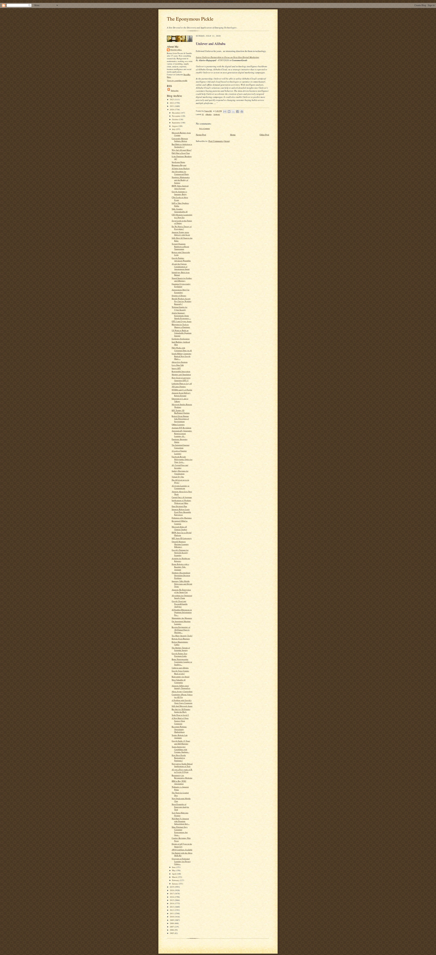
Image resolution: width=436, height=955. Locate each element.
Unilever (217, 114)
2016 (172, 897)
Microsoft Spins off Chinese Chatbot (179, 528)
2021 (172, 106)
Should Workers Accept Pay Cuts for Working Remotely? (181, 301)
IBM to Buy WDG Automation (179, 782)
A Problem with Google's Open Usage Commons (182, 701)
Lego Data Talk (178, 365)
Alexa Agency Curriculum (182, 691)
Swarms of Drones (179, 295)
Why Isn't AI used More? (182, 150)
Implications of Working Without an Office (181, 501)
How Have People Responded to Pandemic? (179, 758)
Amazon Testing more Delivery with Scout (181, 233)
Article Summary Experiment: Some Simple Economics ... (181, 315)
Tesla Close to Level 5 (180, 715)
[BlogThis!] (229, 111)
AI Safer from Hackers (181, 168)
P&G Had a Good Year (181, 153)
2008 (172, 923)
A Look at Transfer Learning (179, 452)
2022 (172, 103)
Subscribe (174, 90)
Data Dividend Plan (179, 506)
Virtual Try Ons (178, 476)
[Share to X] (233, 111)
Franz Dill (176, 49)
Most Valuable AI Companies (178, 681)
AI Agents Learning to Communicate (180, 487)
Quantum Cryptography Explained (181, 285)
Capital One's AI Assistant (182, 497)
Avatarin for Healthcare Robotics (181, 559)
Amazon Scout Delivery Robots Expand (181, 394)
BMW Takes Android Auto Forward (180, 187)
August (175, 126)
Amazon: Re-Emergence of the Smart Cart (181, 591)
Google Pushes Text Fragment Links (179, 654)
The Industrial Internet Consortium (180, 446)
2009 (172, 920)
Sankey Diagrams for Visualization (180, 472)
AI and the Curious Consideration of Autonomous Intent (181, 266)
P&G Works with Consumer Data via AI (182, 349)
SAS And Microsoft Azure (182, 706)
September (176, 122)
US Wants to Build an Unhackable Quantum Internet (181, 333)
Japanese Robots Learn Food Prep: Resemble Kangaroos (181, 512)
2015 (172, 900)
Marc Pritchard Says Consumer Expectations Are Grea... (180, 831)
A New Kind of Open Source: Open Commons (180, 721)
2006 (172, 930)
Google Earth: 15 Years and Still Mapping (181, 742)
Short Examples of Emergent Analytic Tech (180, 807)
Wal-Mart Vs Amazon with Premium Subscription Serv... (181, 821)
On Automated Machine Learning (181, 622)
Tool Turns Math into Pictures (180, 814)
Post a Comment (204, 128)
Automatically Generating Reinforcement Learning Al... (182, 433)
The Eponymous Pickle (190, 18)
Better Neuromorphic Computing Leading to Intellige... (182, 662)
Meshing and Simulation (181, 374)
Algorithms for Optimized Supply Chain (182, 596)
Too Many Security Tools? (182, 635)
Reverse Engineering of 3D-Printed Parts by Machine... (181, 630)
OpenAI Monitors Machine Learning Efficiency (180, 544)
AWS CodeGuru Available (182, 849)
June (174, 867)
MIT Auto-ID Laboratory (182, 538)
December (176, 112)
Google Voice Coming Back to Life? (180, 672)
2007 (172, 926)
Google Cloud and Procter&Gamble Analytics (180, 604)
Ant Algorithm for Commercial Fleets (180, 172)
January (175, 883)
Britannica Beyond (179, 165)
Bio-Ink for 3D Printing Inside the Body (181, 710)
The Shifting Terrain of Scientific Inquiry (181, 649)
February (176, 880)
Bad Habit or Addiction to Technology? (182, 145)
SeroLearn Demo (178, 162)
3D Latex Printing (179, 386)
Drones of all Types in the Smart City (182, 845)
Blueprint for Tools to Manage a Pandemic (181, 325)
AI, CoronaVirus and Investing (180, 466)
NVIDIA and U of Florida (182, 389)
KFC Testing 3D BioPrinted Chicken (181, 411)
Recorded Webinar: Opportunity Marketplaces (179, 729)
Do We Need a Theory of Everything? (182, 227)
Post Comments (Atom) (219, 141)
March (175, 877)
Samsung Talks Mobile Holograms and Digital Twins (182, 584)
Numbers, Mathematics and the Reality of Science (181, 180)
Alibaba (209, 114)
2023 (172, 99)
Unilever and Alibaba (180, 667)
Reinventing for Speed (180, 676)
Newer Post (201, 134)
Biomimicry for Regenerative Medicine (182, 776)
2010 (172, 916)
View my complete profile (177, 80)
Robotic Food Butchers (181, 638)
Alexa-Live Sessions (180, 362)
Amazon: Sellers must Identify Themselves (181, 687)
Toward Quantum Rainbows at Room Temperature (180, 246)
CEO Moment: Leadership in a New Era (182, 216)
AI (203, 114)
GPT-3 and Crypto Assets (181, 321)
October (175, 119)
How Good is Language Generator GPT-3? (181, 379)
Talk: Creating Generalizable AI (180, 210)
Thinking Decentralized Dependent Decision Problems (181, 575)
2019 (172, 887)
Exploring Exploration (181, 338)
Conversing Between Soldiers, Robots (180, 139)
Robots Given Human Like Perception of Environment (180, 419)
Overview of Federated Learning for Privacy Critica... (181, 861)
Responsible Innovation (181, 371)
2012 (172, 910)
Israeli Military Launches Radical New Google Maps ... (181, 356)
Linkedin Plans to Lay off (182, 383)
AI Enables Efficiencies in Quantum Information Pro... (182, 612)
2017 (172, 893)
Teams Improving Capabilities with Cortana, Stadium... (180, 749)
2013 (172, 906)
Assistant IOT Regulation (181, 427)
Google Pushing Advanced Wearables (181, 259)
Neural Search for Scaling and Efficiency (182, 279)
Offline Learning (178, 424)
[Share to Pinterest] (242, 111)
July (174, 129)
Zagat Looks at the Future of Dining (182, 222)
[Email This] (225, 111)
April (174, 873)
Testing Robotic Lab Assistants (180, 736)
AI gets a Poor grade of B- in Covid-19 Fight (182, 770)
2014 (172, 903)
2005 (172, 933)
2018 (172, 890)
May (174, 870)
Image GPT (176, 368)
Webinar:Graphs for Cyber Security (179, 308)
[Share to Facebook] (237, 111)
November (176, 116)
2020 (172, 109)
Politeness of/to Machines (182, 518)
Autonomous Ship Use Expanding (180, 291)
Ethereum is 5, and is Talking (180, 400)
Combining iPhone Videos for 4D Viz (182, 695)
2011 (172, 913)
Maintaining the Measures (182, 618)
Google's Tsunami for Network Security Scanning (180, 553)
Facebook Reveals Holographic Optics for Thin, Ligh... (182, 459)
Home (233, 134)
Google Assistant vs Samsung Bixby (179, 192)
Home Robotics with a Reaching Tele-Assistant (180, 567)
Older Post (264, 134)
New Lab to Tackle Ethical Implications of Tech (182, 765)
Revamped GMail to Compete (180, 522)
